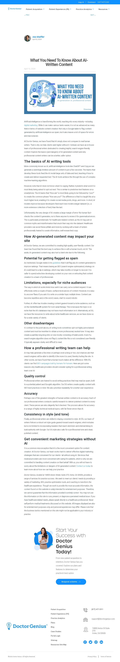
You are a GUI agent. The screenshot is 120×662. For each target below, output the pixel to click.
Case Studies (56, 631)
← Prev (26, 15)
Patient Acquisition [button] (34, 9)
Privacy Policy (92, 656)
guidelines (56, 263)
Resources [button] (103, 9)
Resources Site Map (58, 645)
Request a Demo (69, 582)
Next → (93, 15)
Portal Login (55, 636)
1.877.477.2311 (103, 2)
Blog (52, 627)
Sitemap (54, 640)
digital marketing (31, 125)
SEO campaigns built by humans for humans (55, 363)
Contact (92, 2)
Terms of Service (105, 656)
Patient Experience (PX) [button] (59, 9)
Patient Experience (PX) (60, 614)
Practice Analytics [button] (84, 9)
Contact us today (83, 466)
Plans (53, 623)
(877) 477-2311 (97, 609)
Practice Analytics (58, 618)
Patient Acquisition (58, 609)
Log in (81, 2)
